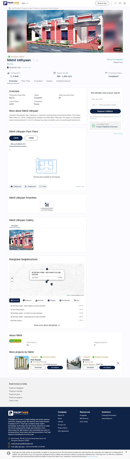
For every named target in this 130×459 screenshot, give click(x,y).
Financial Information (109, 415)
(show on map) (26, 67)
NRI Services (84, 418)
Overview (13, 81)
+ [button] (12, 278)
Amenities (38, 81)
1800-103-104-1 (20, 447)
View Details (38, 367)
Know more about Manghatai (45, 325)
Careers (60, 421)
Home (60, 418)
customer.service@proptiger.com (22, 443)
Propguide (83, 415)
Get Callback (55, 367)
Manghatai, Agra (15, 67)
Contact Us (62, 425)
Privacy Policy (62, 428)
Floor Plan (25, 81)
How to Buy (84, 421)
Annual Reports (107, 418)
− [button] (12, 281)
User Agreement (63, 431)
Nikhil (11, 64)
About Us (61, 415)
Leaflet (68, 295)
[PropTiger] (11, 3)
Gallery (49, 81)
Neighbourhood (63, 81)
